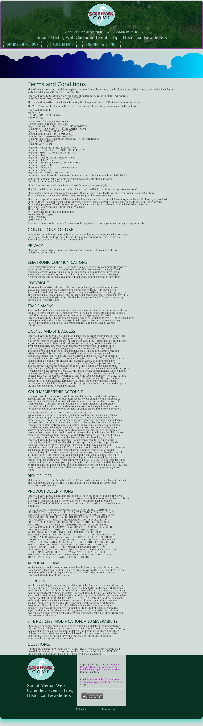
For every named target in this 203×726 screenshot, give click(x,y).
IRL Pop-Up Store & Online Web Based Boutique (101, 31)
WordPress (122, 709)
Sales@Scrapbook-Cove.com (103, 679)
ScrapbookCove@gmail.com (95, 682)
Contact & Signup (101, 44)
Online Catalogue (22, 44)
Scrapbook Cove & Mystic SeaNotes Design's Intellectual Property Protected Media (101, 667)
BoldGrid (92, 709)
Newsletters (62, 44)
